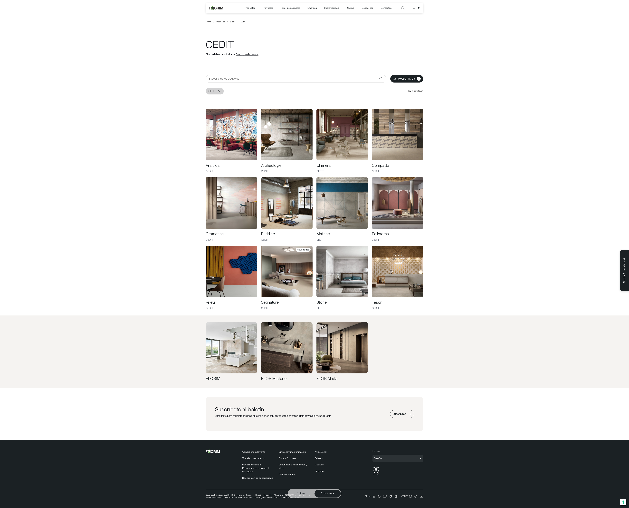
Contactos (386, 8)
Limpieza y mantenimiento (292, 452)
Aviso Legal (321, 452)
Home (208, 22)
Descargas (367, 8)
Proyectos (268, 8)
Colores (301, 493)
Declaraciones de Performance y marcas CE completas (255, 468)
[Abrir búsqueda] (403, 8)
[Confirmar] (381, 79)
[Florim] (216, 8)
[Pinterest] (379, 496)
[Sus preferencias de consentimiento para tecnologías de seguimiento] (623, 502)
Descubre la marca (247, 54)
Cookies (319, 464)
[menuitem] (250, 8)
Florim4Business (287, 458)
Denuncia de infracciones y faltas (293, 466)
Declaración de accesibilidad (257, 478)
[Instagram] (374, 496)
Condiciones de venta (253, 452)
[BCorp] (376, 475)
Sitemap (319, 471)
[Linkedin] (396, 496)
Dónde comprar (287, 474)
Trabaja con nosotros (253, 458)
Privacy (319, 458)
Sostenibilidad (331, 8)
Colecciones (328, 493)
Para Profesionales (290, 8)
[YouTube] (385, 496)
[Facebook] (391, 496)
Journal (350, 8)
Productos (250, 8)
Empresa (312, 8)
